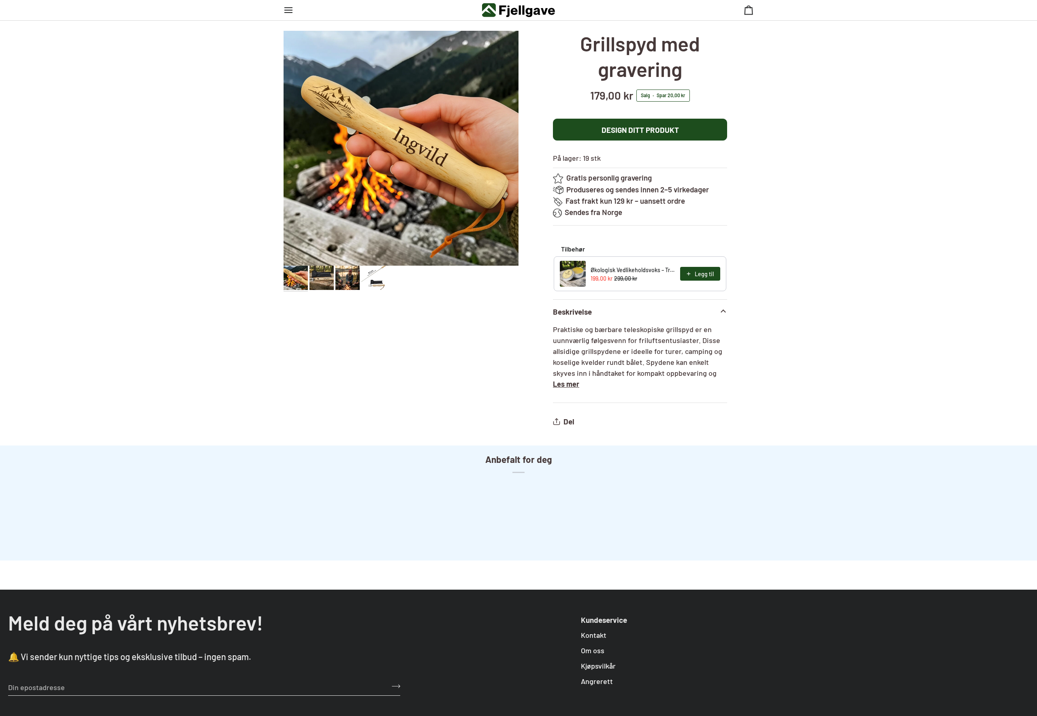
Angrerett (597, 681)
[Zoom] (401, 148)
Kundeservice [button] (604, 619)
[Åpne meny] (296, 10)
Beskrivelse (572, 311)
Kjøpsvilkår (598, 665)
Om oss (592, 650)
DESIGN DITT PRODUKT (640, 129)
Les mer (566, 383)
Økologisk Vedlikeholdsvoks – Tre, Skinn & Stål (633, 269)
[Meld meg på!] (393, 686)
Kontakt (593, 635)
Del (568, 421)
